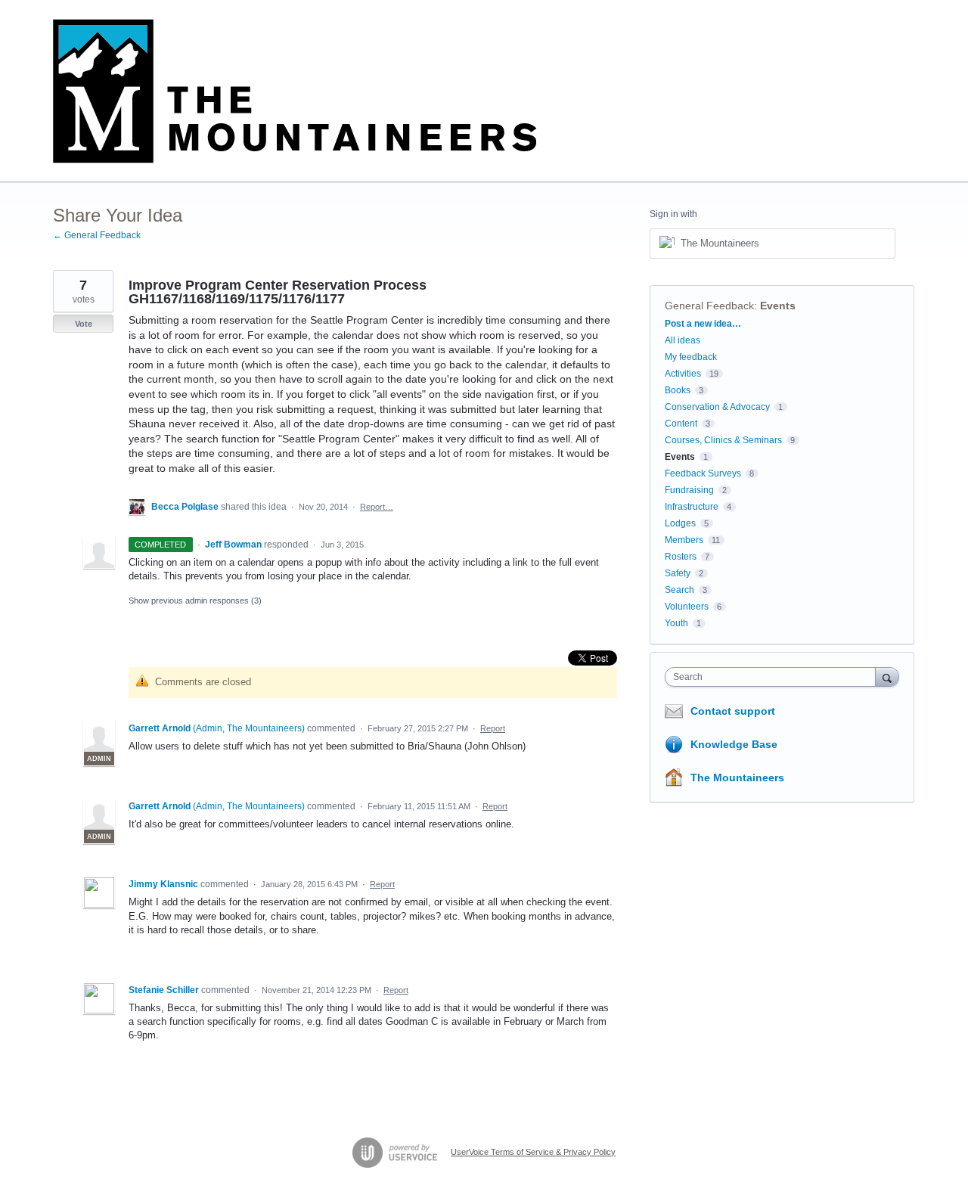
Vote (83, 323)
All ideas (682, 340)
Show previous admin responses (195, 600)
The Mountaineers (737, 777)
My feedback (691, 357)
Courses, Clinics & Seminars (723, 440)
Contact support (732, 711)
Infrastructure (691, 506)
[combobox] (774, 677)
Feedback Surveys (703, 473)
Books (677, 390)
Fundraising (689, 490)
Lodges (680, 523)
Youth (676, 623)
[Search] (887, 676)
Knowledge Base (733, 744)
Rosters (681, 556)
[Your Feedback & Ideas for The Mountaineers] (295, 91)
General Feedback (709, 306)
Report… (376, 506)
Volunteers (687, 606)
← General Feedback (97, 235)
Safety (677, 573)
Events (778, 306)
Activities (683, 373)
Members (684, 540)
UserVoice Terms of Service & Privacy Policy (533, 1151)
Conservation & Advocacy (717, 407)
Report (492, 728)
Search (679, 590)
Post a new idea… (703, 323)
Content (681, 423)
